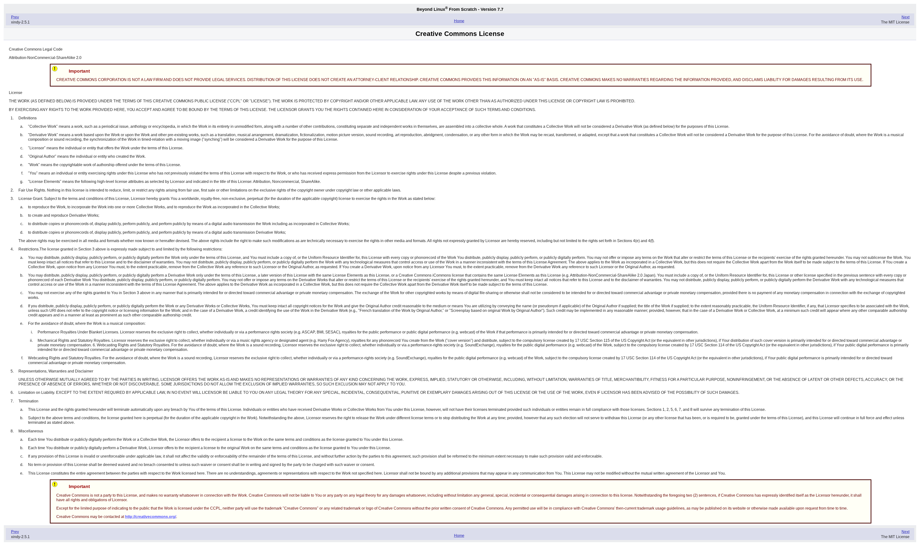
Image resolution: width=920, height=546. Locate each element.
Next (905, 17)
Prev (15, 17)
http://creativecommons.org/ (150, 517)
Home (459, 21)
